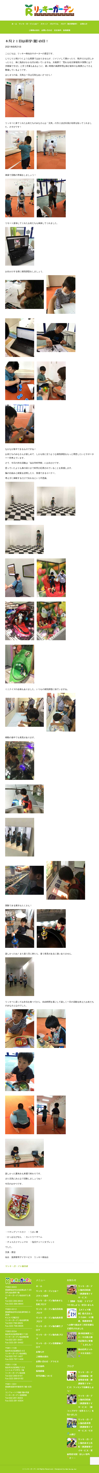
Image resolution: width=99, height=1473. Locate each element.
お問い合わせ (46, 30)
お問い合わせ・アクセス (47, 1361)
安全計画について (44, 1376)
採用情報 (66, 30)
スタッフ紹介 (42, 1296)
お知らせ (83, 24)
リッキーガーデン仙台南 (16, 1266)
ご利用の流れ (34, 30)
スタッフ (44, 24)
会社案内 (57, 30)
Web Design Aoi (71, 1469)
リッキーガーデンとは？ (29, 24)
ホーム (14, 24)
